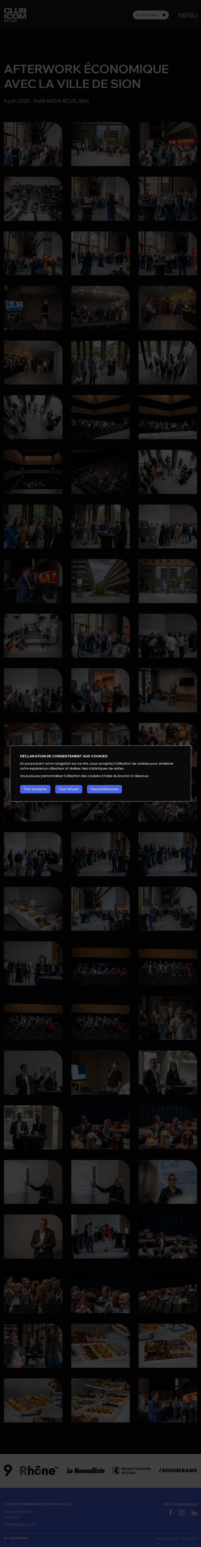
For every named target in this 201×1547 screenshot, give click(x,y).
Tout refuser (69, 789)
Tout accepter (35, 789)
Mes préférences (104, 789)
